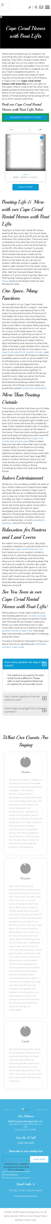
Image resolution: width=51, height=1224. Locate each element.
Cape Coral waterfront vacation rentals (22, 352)
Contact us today (37, 616)
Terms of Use (26, 1216)
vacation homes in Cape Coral (17, 630)
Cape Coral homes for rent (29, 549)
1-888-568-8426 (25, 1142)
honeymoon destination (33, 388)
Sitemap (19, 1220)
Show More (25, 187)
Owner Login (30, 1220)
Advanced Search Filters (25, 117)
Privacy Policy (39, 1216)
